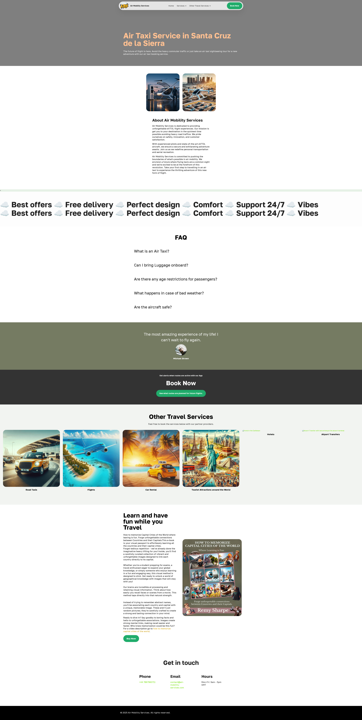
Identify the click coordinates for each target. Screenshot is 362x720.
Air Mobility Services (139, 6)
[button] (181, 251)
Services (180, 6)
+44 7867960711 (147, 682)
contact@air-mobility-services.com (177, 685)
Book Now (234, 6)
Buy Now (131, 638)
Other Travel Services (199, 6)
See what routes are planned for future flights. (181, 393)
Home (171, 6)
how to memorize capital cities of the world (147, 630)
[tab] (181, 251)
